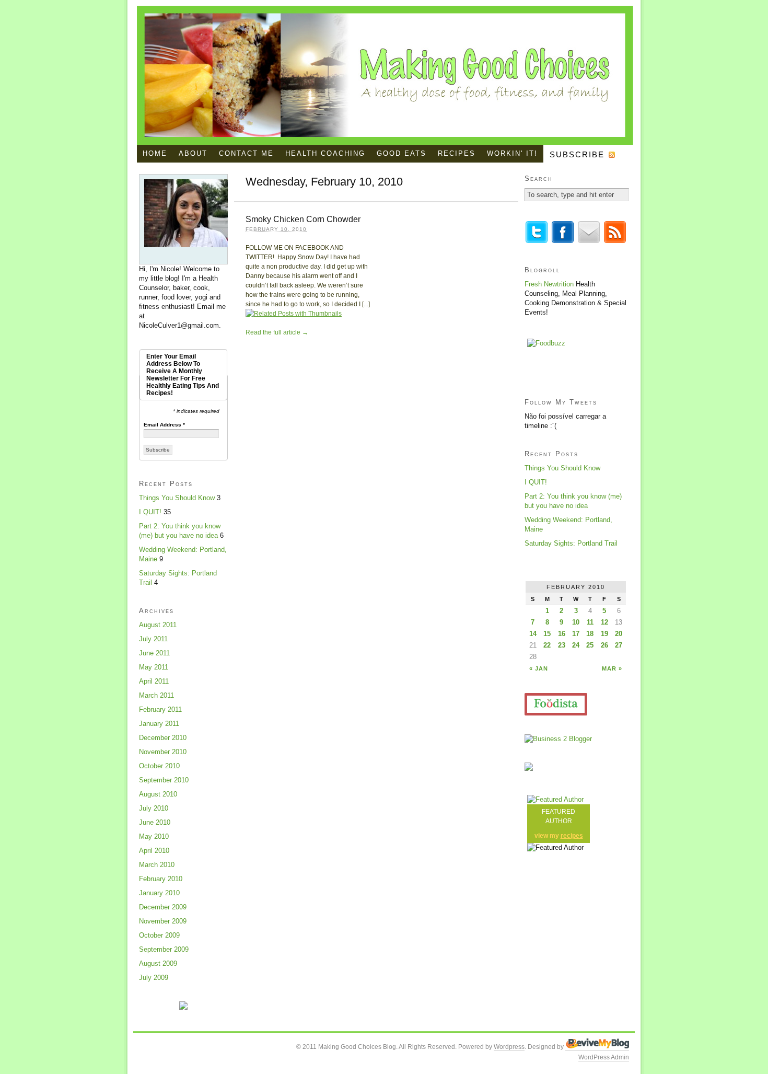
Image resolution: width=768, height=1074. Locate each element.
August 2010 (158, 794)
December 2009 (163, 907)
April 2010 (154, 850)
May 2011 (153, 667)
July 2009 (153, 977)
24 (575, 645)
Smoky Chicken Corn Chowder (303, 219)
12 (604, 622)
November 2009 (163, 921)
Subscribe (577, 154)
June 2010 (154, 822)
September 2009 (164, 949)
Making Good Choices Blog (385, 75)
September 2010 (164, 780)
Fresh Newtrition (549, 284)
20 (618, 634)
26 (604, 645)
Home (155, 153)
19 (604, 634)
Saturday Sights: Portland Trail (571, 543)
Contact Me (246, 153)
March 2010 (156, 865)
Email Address (164, 425)
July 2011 (153, 639)
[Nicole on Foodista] (556, 704)
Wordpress (509, 1046)
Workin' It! (512, 153)
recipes (572, 835)
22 (547, 645)
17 (575, 634)
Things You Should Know (177, 498)
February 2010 (160, 879)
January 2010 (159, 893)
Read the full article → (277, 332)
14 (533, 634)
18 (590, 634)
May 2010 (154, 836)
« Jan (538, 668)
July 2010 (153, 808)
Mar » (612, 668)
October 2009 (159, 935)
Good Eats (401, 153)
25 (590, 645)
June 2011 (154, 653)
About (193, 153)
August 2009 (158, 963)
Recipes (456, 153)
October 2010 (159, 766)
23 (561, 645)
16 (561, 634)
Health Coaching (325, 153)
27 (618, 645)
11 (590, 622)
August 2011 (158, 625)
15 (547, 634)
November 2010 (163, 752)
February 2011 (160, 709)
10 (575, 622)
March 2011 (156, 695)
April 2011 (154, 681)
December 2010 (163, 738)
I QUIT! (150, 512)
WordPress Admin (603, 1057)
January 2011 (159, 723)
